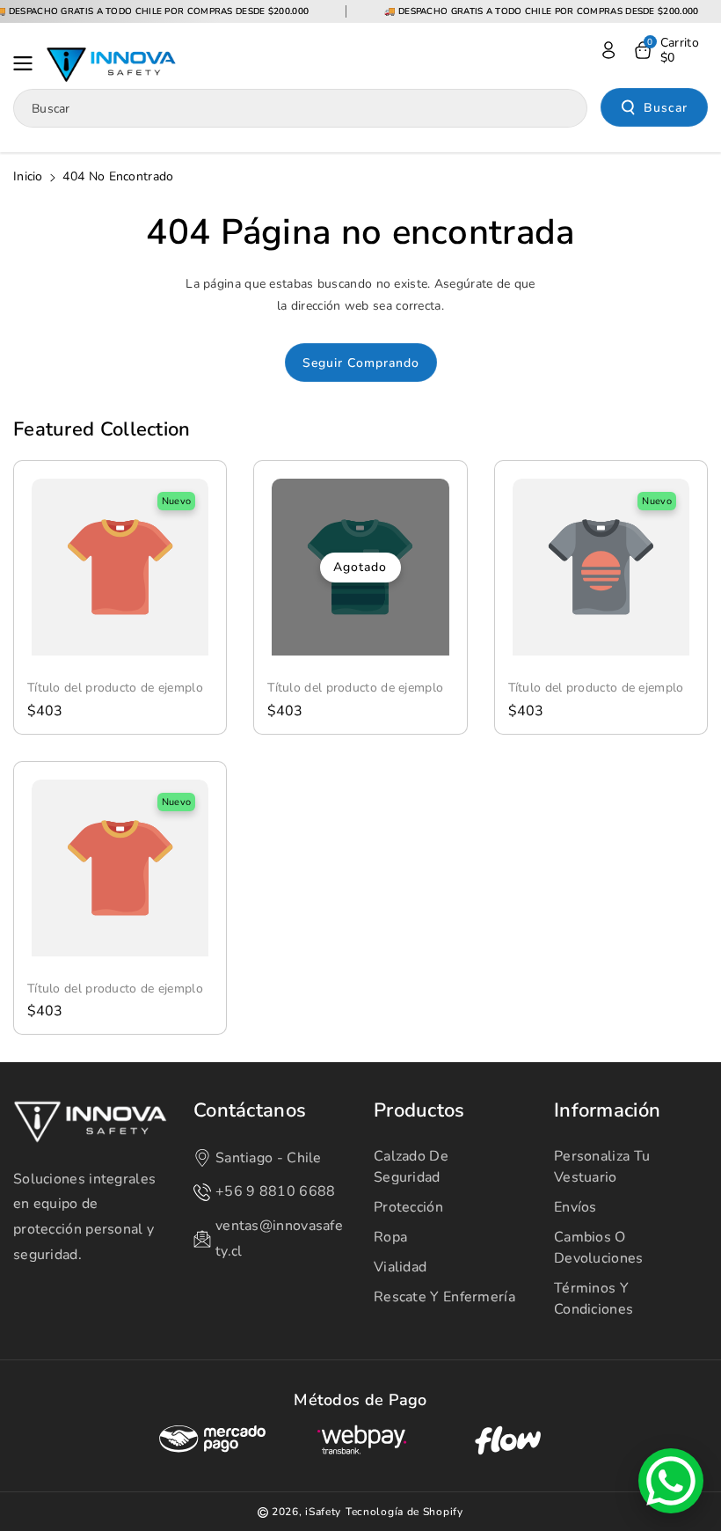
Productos (419, 1111)
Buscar (666, 107)
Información (607, 1111)
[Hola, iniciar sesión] (608, 50)
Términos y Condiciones (593, 1298)
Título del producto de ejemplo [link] (115, 688)
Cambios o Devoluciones (599, 1247)
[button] (28, 63)
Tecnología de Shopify (404, 1512)
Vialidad (400, 1267)
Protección (408, 1207)
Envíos (575, 1207)
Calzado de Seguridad (411, 1166)
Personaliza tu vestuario (602, 1166)
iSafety (323, 1512)
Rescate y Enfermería (444, 1297)
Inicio (28, 176)
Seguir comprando (360, 363)
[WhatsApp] (670, 1480)
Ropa (390, 1237)
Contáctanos (249, 1111)
